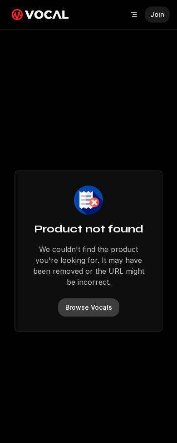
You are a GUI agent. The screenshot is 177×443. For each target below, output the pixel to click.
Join (157, 14)
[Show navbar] (134, 14)
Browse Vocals (88, 307)
